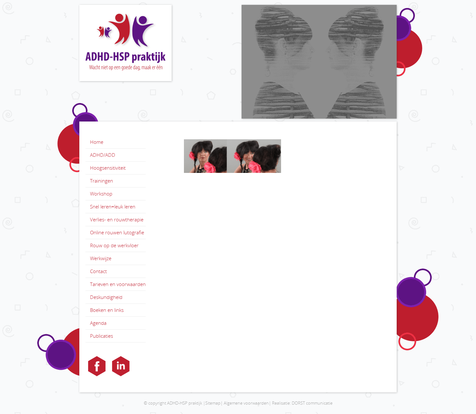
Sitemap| (214, 403)
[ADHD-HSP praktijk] (125, 43)
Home (96, 142)
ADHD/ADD (102, 155)
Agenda (98, 323)
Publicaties (101, 336)
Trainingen (101, 180)
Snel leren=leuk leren (112, 206)
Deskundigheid (106, 297)
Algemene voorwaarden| (247, 403)
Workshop (101, 193)
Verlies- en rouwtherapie (116, 219)
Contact (98, 271)
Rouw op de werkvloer (114, 245)
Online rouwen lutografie (117, 232)
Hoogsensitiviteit (108, 168)
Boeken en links (107, 310)
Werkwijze (100, 258)
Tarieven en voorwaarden (118, 284)
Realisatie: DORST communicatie (302, 403)
